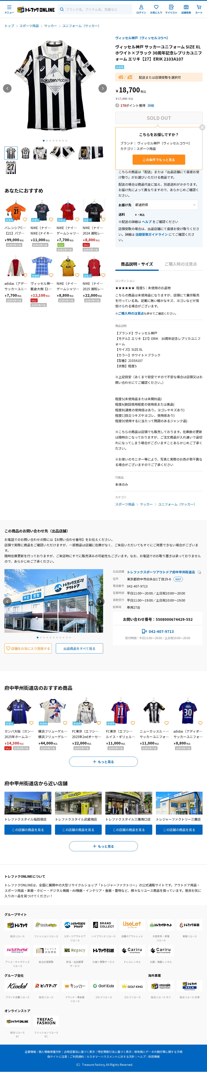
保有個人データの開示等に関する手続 (158, 1052)
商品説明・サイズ (137, 264)
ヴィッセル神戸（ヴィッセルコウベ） (142, 37)
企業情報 (30, 1052)
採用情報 (154, 1056)
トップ (9, 25)
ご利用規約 (77, 1056)
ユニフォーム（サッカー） (81, 25)
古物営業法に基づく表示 (79, 1052)
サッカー (50, 25)
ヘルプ (147, 221)
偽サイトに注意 (57, 1056)
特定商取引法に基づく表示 (115, 1052)
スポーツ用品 (29, 25)
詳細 (151, 105)
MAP (178, 579)
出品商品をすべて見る (79, 648)
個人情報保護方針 (50, 1052)
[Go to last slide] (7, 88)
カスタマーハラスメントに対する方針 (111, 1056)
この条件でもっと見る (159, 159)
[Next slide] (102, 88)
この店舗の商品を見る (28, 829)
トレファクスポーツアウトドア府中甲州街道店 (161, 572)
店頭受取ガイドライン (151, 234)
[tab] (43, 140)
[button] (10, 153)
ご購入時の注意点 (181, 264)
